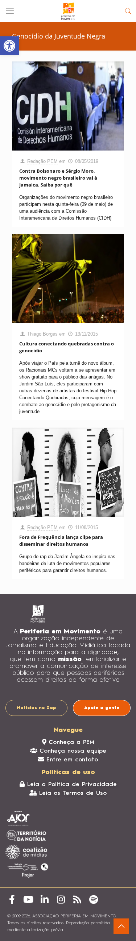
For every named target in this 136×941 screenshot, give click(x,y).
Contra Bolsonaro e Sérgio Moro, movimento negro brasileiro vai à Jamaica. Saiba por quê (58, 178)
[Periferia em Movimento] (68, 11)
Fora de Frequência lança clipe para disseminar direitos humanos (61, 540)
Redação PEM (42, 161)
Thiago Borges (42, 334)
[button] (9, 45)
